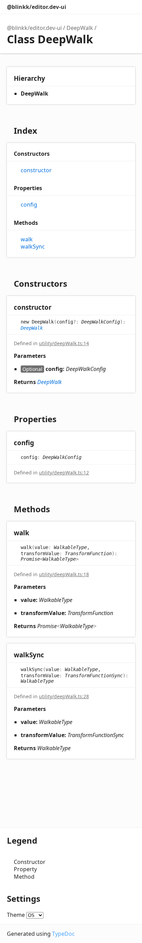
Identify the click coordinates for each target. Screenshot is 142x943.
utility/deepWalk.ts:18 (64, 574)
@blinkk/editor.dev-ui (36, 7)
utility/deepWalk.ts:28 (64, 696)
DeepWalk (80, 28)
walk (27, 239)
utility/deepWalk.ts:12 (64, 472)
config (29, 204)
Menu (128, 7)
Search (101, 7)
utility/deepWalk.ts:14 (64, 343)
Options (114, 7)
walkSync (33, 246)
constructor (36, 170)
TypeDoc (63, 933)
